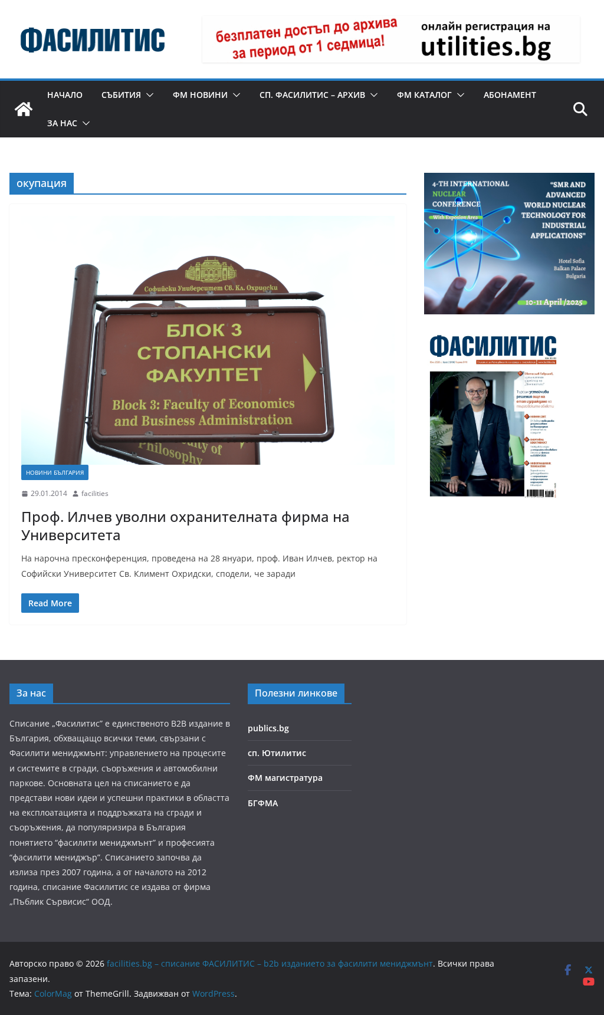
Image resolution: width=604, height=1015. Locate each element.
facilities (95, 493)
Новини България (55, 472)
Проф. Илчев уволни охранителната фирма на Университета (185, 525)
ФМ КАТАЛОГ (424, 94)
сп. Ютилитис (277, 752)
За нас (62, 123)
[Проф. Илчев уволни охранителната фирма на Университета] (208, 340)
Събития (121, 94)
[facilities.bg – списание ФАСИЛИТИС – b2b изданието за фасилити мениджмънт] (23, 109)
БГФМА (263, 803)
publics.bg (268, 728)
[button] (147, 95)
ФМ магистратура (285, 777)
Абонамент (510, 94)
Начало (65, 94)
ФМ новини (200, 94)
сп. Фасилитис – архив (312, 94)
